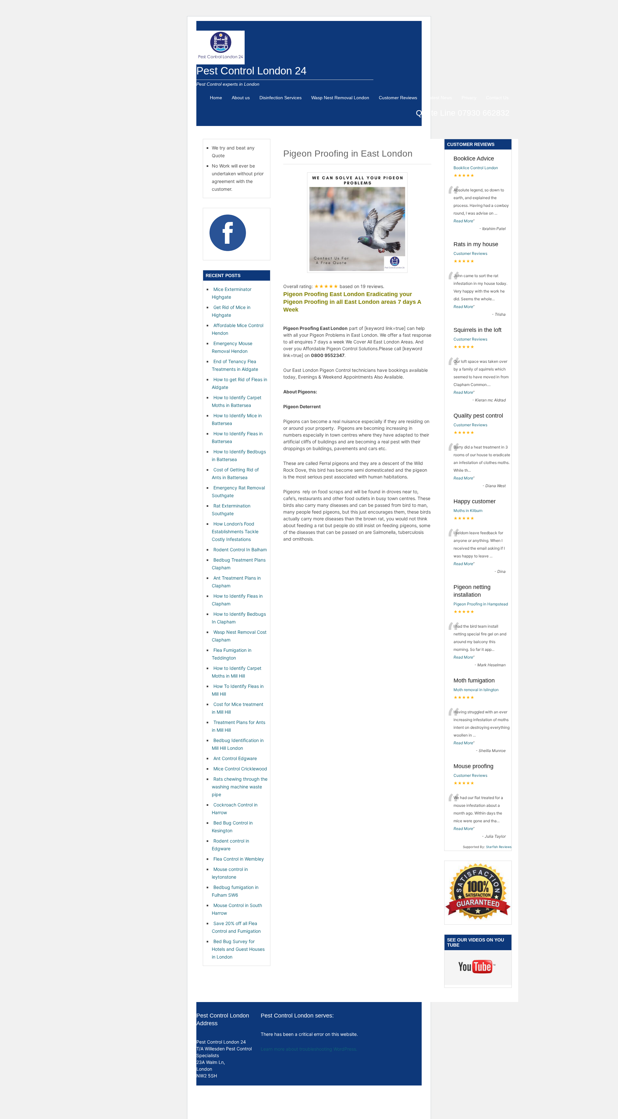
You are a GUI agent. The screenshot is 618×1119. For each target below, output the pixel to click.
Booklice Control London (476, 167)
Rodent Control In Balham (240, 549)
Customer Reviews (398, 97)
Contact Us (497, 97)
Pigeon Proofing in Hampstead (481, 604)
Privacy (469, 97)
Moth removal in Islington (476, 689)
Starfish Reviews (498, 847)
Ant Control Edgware (235, 758)
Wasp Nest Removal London (340, 97)
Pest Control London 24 (251, 71)
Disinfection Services (280, 97)
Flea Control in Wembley (238, 859)
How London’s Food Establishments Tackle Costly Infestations (235, 531)
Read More (463, 220)
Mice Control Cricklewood (240, 768)
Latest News (439, 97)
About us (241, 97)
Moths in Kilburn (468, 510)
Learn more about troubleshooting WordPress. (309, 1049)
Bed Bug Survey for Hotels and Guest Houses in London (238, 949)
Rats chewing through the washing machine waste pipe (239, 786)
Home (216, 97)
